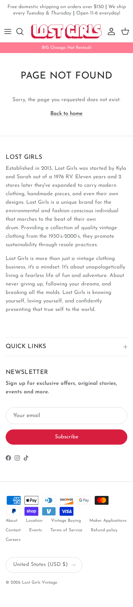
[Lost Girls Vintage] (66, 31)
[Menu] (8, 31)
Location (34, 521)
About (11, 521)
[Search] (23, 31)
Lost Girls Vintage (39, 582)
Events (35, 530)
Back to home (66, 113)
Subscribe (66, 437)
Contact (13, 530)
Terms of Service (66, 530)
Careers (13, 540)
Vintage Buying (66, 521)
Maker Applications (108, 521)
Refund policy (104, 530)
